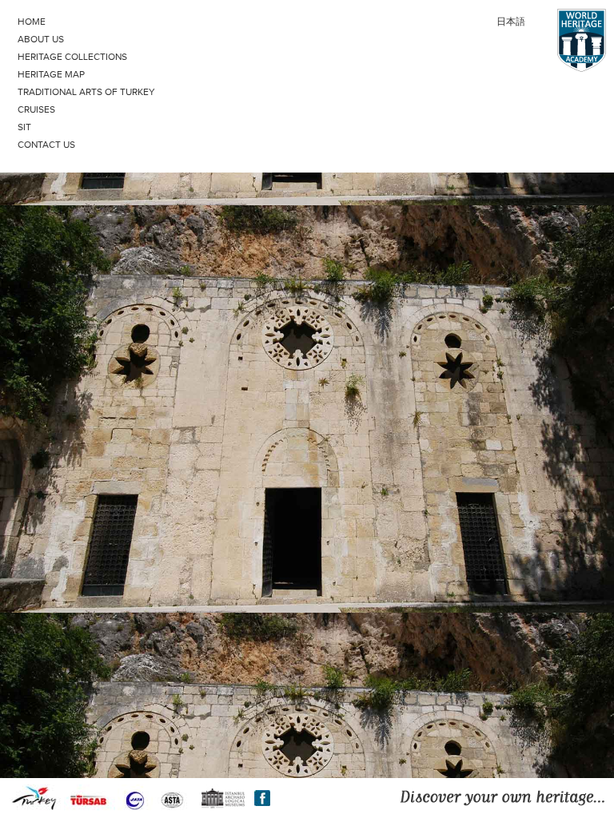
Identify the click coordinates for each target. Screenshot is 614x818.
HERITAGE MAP (51, 74)
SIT (24, 127)
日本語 (510, 21)
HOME (32, 21)
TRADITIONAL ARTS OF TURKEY (86, 91)
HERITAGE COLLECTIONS (72, 56)
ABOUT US (41, 39)
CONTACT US (46, 144)
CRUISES (36, 109)
